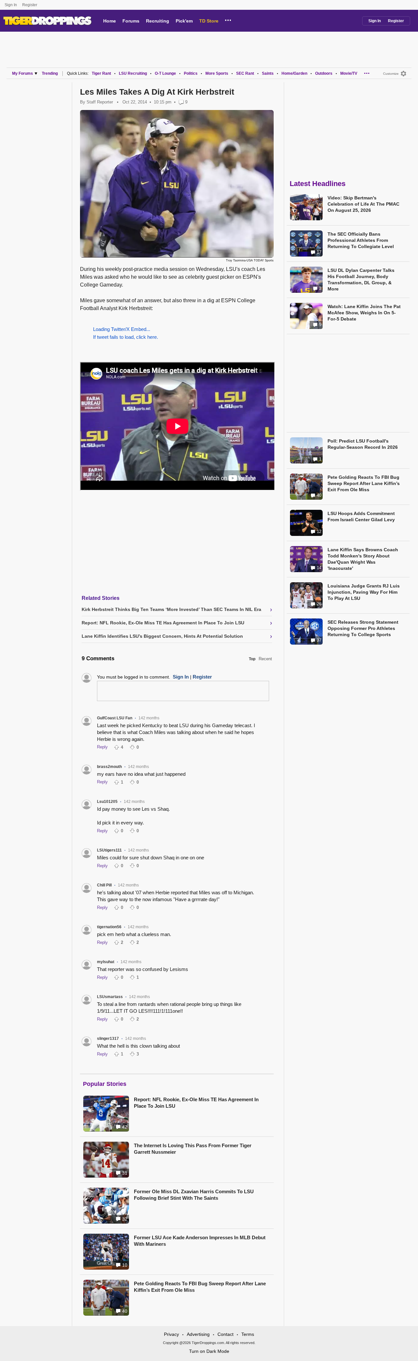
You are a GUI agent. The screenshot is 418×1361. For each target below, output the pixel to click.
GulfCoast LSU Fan (114, 718)
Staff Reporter (100, 102)
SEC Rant (245, 73)
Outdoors (323, 73)
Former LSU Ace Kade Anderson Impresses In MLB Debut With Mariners (199, 1241)
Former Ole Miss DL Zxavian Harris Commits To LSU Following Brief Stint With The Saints (194, 1195)
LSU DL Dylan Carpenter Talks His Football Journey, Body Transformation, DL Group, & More (361, 279)
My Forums (22, 73)
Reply (102, 746)
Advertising (198, 1334)
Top (252, 659)
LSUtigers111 (109, 850)
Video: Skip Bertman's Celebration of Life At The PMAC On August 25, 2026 (363, 204)
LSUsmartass (110, 996)
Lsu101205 (107, 801)
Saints (268, 73)
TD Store (208, 21)
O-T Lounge (165, 73)
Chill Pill (104, 885)
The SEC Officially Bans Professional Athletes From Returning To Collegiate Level (361, 240)
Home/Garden (294, 73)
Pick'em (184, 21)
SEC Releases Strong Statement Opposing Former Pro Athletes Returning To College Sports (363, 628)
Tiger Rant (101, 73)
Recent (265, 658)
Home (109, 21)
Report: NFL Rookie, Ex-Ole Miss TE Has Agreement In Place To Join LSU (196, 1103)
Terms (247, 1334)
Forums (130, 21)
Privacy (171, 1334)
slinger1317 (108, 1038)
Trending (50, 73)
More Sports (216, 73)
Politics (191, 73)
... (228, 19)
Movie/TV (348, 73)
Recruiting (157, 21)
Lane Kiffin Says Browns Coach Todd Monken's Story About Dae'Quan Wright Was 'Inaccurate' (363, 559)
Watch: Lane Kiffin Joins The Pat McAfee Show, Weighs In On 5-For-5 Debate (364, 312)
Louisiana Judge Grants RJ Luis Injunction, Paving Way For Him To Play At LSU (364, 592)
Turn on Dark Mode (209, 1351)
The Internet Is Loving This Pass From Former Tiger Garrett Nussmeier (192, 1149)
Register (30, 5)
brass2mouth (109, 766)
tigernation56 (109, 927)
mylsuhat (105, 962)
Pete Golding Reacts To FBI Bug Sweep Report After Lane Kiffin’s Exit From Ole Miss (200, 1287)
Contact (225, 1334)
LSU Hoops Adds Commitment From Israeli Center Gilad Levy (361, 516)
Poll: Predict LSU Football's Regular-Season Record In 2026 (363, 444)
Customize (391, 73)
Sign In (11, 5)
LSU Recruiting (133, 73)
